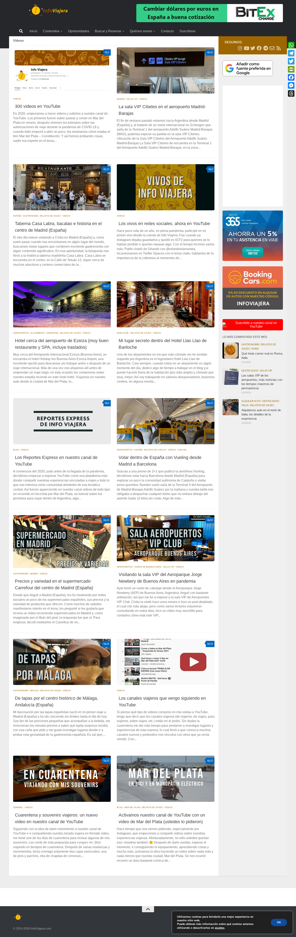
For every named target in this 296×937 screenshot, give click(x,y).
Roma (255, 348)
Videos (17, 99)
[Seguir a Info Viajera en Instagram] (239, 48)
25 (108, 286)
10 (211, 286)
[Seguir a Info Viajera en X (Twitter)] (252, 48)
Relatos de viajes (50, 216)
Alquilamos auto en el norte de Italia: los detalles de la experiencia (261, 414)
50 (211, 520)
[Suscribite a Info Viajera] (272, 48)
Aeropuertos (21, 333)
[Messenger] (291, 85)
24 (108, 520)
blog (16, 450)
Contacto (167, 31)
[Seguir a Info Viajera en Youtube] (246, 48)
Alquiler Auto (251, 401)
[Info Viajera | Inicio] (48, 10)
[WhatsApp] (291, 45)
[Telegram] (291, 53)
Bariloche (123, 333)
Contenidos (51, 31)
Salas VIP (131, 99)
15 (108, 169)
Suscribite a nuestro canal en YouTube (256, 324)
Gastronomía (30, 216)
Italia (244, 405)
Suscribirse (187, 31)
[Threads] (291, 93)
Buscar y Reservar (108, 31)
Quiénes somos (141, 31)
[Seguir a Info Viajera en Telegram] (265, 48)
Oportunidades (78, 31)
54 (211, 643)
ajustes (219, 928)
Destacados (249, 370)
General (18, 807)
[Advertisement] (253, 146)
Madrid (121, 99)
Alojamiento (37, 333)
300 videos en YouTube (37, 106)
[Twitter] (291, 61)
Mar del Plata (132, 807)
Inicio (33, 31)
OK (279, 922)
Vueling (182, 450)
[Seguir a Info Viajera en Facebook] (259, 48)
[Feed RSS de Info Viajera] (278, 48)
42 (211, 52)
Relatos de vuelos (155, 450)
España (17, 216)
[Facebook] (291, 77)
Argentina (52, 333)
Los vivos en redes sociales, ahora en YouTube (164, 223)
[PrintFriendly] (291, 69)
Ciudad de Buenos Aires (147, 567)
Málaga (34, 690)
